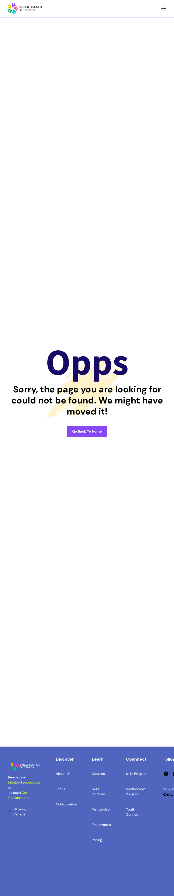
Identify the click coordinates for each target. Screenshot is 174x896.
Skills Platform (98, 791)
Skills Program (136, 773)
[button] (163, 8)
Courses (98, 773)
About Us (63, 773)
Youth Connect (133, 812)
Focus (60, 789)
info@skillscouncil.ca (24, 782)
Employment (101, 824)
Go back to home (87, 431)
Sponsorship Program (136, 791)
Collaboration (66, 804)
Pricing (97, 840)
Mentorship (101, 809)
